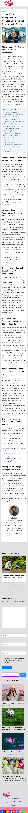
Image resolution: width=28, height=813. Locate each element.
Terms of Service (19, 802)
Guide (4, 11)
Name (5, 635)
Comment (7, 609)
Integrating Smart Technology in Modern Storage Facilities (14, 132)
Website (5, 653)
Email (5, 644)
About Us (10, 799)
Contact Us (17, 799)
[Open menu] (25, 3)
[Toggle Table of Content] (22, 109)
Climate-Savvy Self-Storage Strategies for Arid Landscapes (13, 113)
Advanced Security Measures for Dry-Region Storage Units (14, 123)
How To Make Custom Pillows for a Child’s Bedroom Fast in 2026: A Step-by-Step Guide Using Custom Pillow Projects (14, 778)
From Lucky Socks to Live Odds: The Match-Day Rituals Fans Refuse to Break (13, 728)
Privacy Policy (7, 802)
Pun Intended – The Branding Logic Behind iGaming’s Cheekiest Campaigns (13, 753)
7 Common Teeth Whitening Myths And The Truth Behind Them (13, 704)
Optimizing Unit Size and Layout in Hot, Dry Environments (13, 127)
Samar (9, 151)
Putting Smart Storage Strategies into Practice (14, 148)
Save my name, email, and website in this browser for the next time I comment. (14, 660)
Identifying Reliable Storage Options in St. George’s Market (13, 143)
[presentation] (13, 692)
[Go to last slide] (4, 570)
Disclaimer (14, 805)
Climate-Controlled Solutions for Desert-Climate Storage (14, 118)
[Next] (24, 570)
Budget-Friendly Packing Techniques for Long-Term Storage (12, 138)
